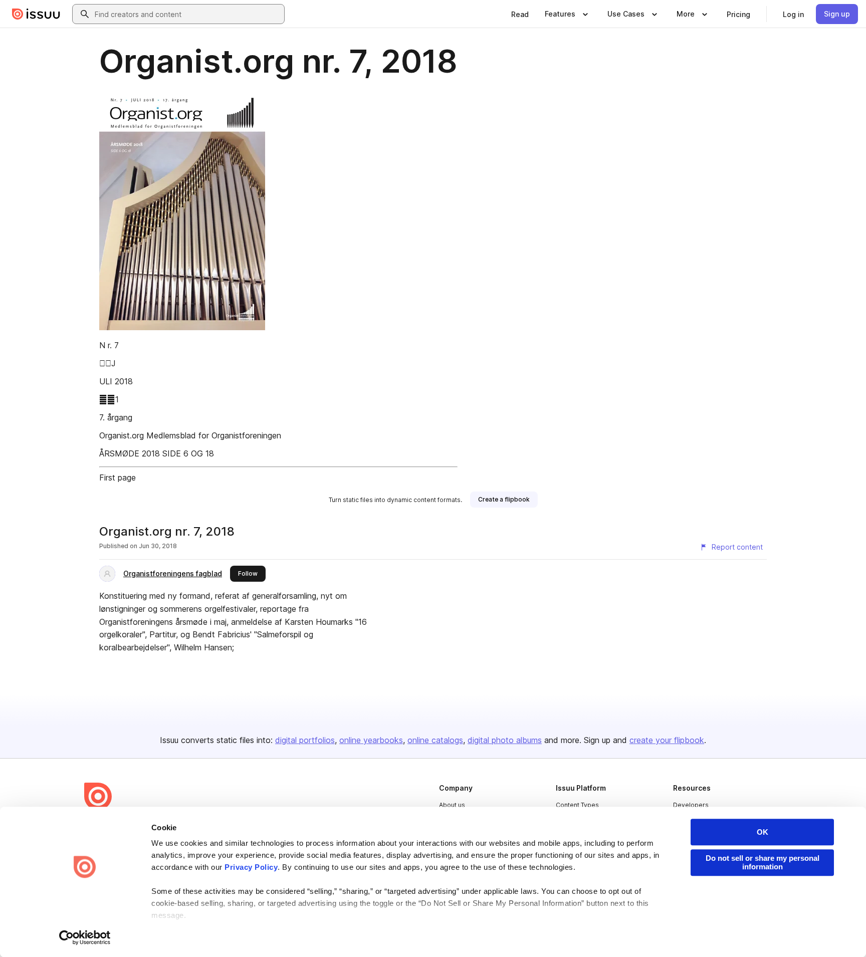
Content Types (577, 805)
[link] (520, 14)
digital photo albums (505, 740)
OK (762, 832)
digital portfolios (305, 740)
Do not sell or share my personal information (762, 862)
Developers (691, 805)
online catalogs (435, 740)
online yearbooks (371, 740)
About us (452, 805)
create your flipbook (666, 740)
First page (117, 477)
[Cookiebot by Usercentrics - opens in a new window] (85, 937)
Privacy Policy (251, 867)
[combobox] (187, 14)
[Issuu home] (36, 14)
